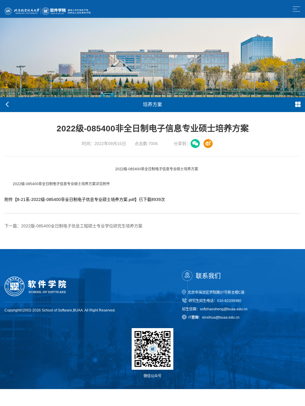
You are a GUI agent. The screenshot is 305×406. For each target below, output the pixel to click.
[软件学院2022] (47, 8)
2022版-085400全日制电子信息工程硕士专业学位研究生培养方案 (73, 226)
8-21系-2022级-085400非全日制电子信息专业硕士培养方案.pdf (76, 199)
